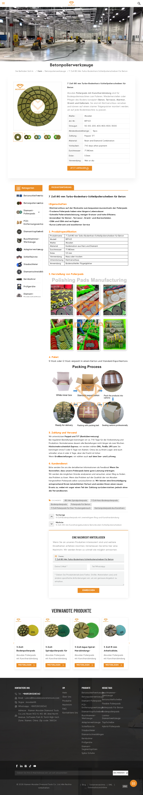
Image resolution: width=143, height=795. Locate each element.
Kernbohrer (30, 279)
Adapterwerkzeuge (34, 249)
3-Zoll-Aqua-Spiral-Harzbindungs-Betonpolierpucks (56, 649)
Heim (64, 693)
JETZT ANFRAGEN (78, 168)
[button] (13, 643)
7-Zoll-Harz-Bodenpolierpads (104, 500)
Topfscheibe (108, 722)
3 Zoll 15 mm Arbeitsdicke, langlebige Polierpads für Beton (86, 649)
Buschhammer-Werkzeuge (32, 240)
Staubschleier (31, 264)
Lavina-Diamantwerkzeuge (111, 717)
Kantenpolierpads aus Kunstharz (109, 508)
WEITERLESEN (24, 665)
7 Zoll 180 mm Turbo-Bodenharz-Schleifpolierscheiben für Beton (84, 559)
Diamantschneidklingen (36, 272)
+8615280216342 (31, 694)
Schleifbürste (31, 257)
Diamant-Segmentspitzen (32, 295)
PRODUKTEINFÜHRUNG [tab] (61, 187)
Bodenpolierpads (59, 504)
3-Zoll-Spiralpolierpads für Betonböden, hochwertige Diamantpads (27, 649)
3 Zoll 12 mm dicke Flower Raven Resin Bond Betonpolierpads (114, 649)
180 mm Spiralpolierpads (76, 500)
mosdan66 (31, 702)
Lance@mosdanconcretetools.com (42, 698)
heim (40, 71)
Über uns (66, 697)
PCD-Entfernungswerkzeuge (36, 222)
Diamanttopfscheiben (92, 712)
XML (110, 785)
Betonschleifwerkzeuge (93, 693)
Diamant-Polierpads (29, 212)
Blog (84, 785)
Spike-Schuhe (88, 753)
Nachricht (67, 705)
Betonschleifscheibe (112, 700)
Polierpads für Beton (80, 504)
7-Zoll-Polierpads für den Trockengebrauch (70, 508)
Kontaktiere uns (70, 713)
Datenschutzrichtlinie (97, 788)
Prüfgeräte (29, 287)
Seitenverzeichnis (97, 785)
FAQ (64, 709)
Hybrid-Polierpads (111, 727)
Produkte (66, 701)
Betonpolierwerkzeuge (55, 71)
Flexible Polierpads (111, 704)
